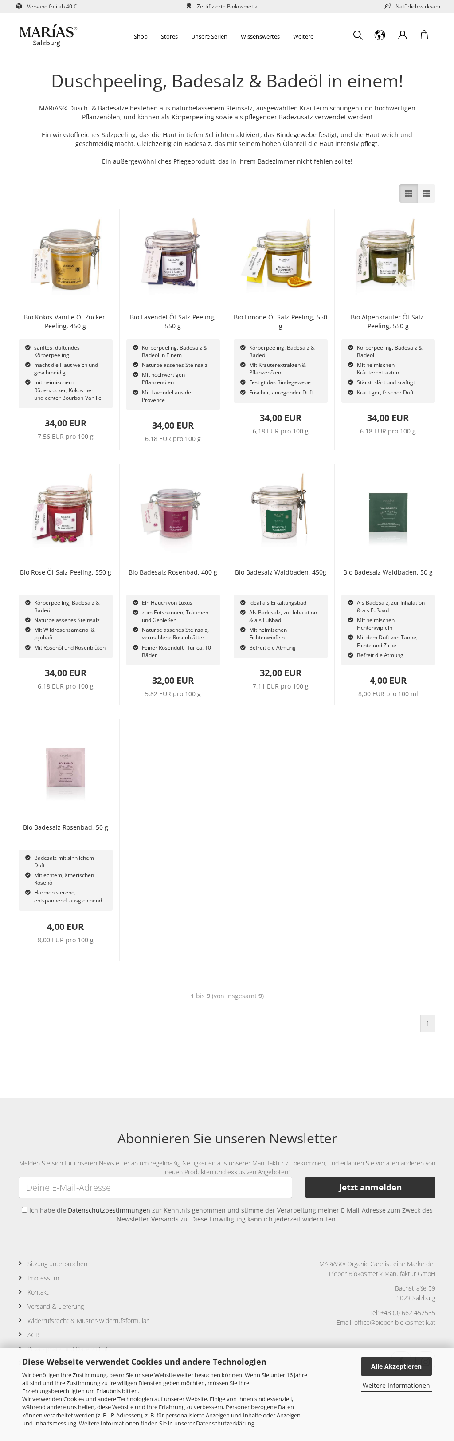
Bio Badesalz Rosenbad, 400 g (173, 572)
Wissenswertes (260, 36)
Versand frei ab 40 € (52, 6)
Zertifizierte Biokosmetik (227, 6)
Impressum (43, 1278)
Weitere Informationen (396, 1385)
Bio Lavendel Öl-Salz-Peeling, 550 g (173, 321)
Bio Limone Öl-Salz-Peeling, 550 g (280, 321)
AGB (33, 1335)
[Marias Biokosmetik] (65, 35)
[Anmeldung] (402, 35)
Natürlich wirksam (417, 6)
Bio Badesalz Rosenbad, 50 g (65, 827)
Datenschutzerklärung (225, 1423)
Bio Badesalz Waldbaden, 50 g (388, 572)
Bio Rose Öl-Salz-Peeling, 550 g (65, 572)
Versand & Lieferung (55, 1306)
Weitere (303, 36)
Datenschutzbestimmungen (109, 1210)
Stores (169, 36)
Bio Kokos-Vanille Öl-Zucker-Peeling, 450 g (65, 321)
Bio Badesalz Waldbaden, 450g (280, 572)
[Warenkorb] (424, 35)
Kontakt (38, 1292)
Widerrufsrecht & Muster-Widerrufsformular (88, 1320)
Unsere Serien (209, 36)
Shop (141, 36)
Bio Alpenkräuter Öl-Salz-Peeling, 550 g (388, 321)
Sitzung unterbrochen (57, 1264)
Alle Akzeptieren (396, 1366)
